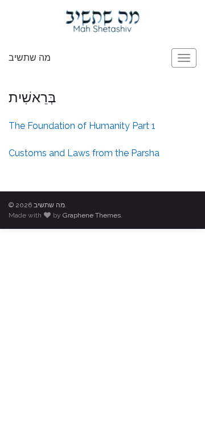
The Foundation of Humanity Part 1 (82, 125)
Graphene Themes (92, 215)
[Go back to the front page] (102, 22)
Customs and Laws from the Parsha (84, 153)
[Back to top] (179, 417)
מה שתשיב (30, 57)
